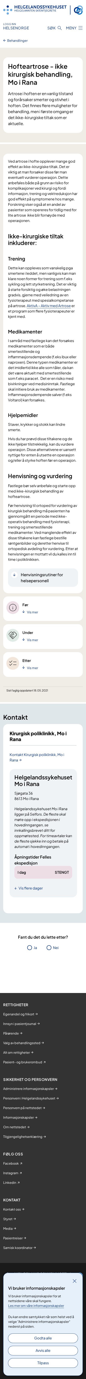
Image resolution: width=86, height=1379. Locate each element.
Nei (56, 947)
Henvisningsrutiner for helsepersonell (42, 577)
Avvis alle (43, 1350)
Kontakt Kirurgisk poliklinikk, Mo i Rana (37, 757)
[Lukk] (74, 1281)
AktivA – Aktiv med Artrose (49, 305)
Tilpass (43, 1362)
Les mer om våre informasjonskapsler (36, 1305)
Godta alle (43, 1338)
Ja (35, 947)
